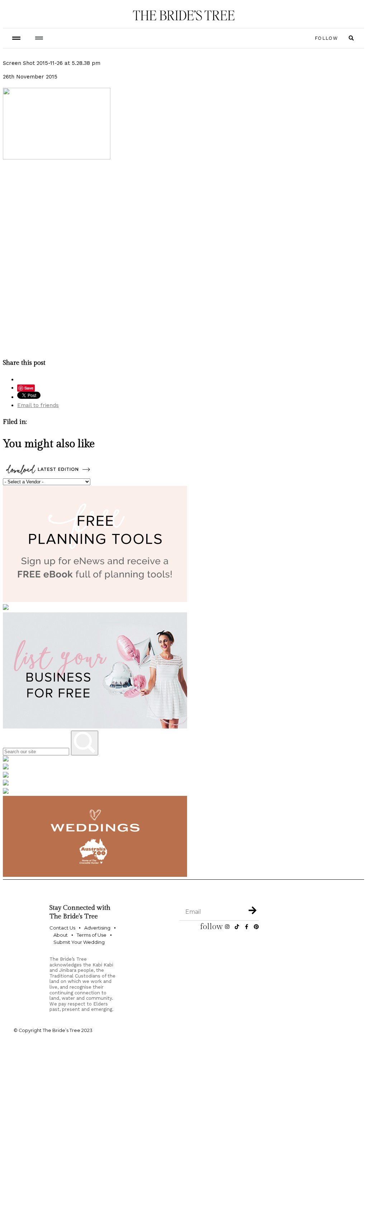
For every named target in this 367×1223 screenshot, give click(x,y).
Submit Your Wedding (79, 942)
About (60, 935)
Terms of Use (91, 935)
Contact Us (62, 928)
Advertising (97, 928)
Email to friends (38, 405)
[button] (39, 38)
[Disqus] (183, 258)
